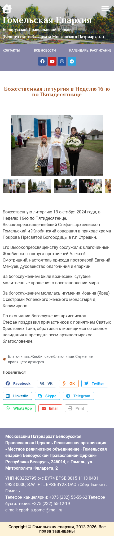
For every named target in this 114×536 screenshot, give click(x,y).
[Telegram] (72, 61)
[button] (105, 9)
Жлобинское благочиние (52, 356)
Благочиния (18, 356)
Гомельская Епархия (47, 20)
